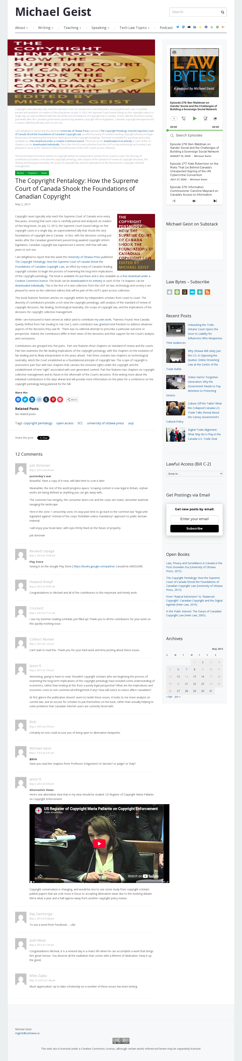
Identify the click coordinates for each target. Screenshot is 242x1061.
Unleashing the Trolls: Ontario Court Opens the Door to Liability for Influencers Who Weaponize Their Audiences (194, 334)
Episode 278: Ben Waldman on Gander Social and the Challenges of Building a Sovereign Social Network (194, 147)
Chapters (32, 173)
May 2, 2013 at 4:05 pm (41, 783)
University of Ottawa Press (74, 130)
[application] (194, 88)
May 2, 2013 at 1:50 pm (41, 670)
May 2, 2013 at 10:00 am (42, 555)
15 (194, 676)
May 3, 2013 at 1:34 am (41, 944)
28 (186, 691)
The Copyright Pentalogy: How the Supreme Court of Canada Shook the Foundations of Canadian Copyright (76, 188)
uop (131, 423)
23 (202, 683)
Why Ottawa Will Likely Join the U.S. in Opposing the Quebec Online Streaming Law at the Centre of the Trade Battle (193, 360)
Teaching (71, 27)
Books (20, 173)
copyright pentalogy (38, 423)
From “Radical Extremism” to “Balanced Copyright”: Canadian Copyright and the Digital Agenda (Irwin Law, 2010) (194, 600)
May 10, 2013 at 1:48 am (42, 980)
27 (178, 691)
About (20, 27)
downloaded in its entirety (118, 141)
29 (194, 691)
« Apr (169, 696)
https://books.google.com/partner (94, 566)
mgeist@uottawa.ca (27, 1033)
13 (178, 676)
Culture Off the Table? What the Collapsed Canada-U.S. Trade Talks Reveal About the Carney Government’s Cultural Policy (194, 412)
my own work (103, 319)
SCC (80, 423)
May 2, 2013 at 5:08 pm (41, 918)
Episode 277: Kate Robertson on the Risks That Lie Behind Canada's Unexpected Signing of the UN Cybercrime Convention (194, 169)
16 (202, 676)
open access (65, 423)
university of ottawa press (105, 423)
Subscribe (194, 528)
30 (202, 691)
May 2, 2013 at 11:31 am (42, 613)
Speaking (99, 27)
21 (186, 683)
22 (194, 683)
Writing (44, 27)
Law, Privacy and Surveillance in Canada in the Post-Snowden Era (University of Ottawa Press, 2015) (194, 567)
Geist (53, 11)
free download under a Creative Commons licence (57, 141)
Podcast (166, 27)
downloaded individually (46, 144)
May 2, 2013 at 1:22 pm (41, 643)
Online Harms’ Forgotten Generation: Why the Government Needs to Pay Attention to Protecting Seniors (193, 386)
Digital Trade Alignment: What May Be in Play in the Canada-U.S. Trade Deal (204, 434)
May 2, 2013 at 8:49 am (41, 470)
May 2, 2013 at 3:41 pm (41, 752)
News (44, 173)
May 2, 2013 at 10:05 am (42, 586)
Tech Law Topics (133, 27)
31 (210, 691)
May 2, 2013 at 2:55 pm (41, 726)
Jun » (178, 696)
